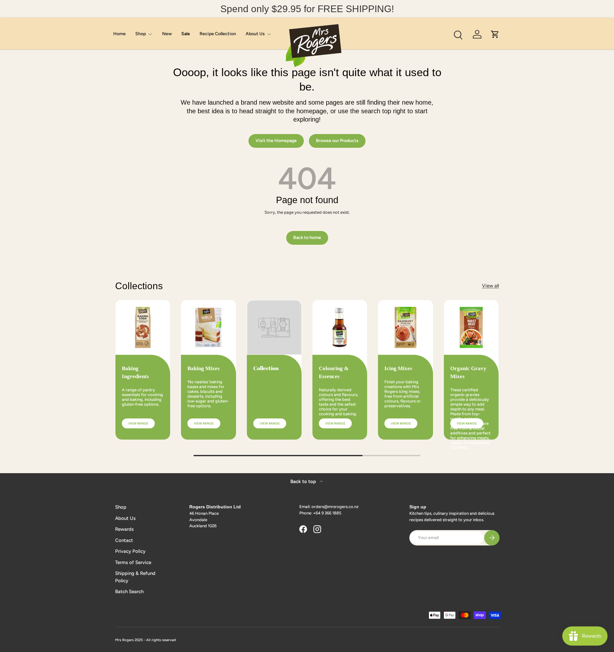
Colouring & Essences (334, 372)
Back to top (303, 481)
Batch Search (129, 591)
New (167, 33)
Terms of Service (133, 562)
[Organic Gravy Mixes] (471, 327)
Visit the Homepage (276, 140)
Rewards (124, 529)
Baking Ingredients (135, 372)
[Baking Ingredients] (143, 327)
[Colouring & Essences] (340, 327)
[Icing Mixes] (405, 327)
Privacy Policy (130, 551)
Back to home (307, 237)
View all (490, 286)
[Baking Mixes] (208, 327)
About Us (255, 33)
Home (119, 33)
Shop (140, 33)
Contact (124, 540)
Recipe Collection (218, 33)
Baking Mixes (203, 368)
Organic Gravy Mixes (468, 372)
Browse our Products (337, 140)
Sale (185, 33)
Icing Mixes (398, 368)
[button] (495, 34)
